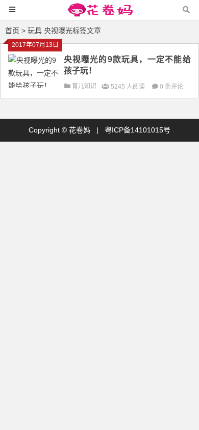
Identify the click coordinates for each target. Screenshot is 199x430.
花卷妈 (79, 130)
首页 (12, 30)
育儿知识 (84, 86)
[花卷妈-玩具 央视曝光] (99, 14)
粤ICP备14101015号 (137, 130)
